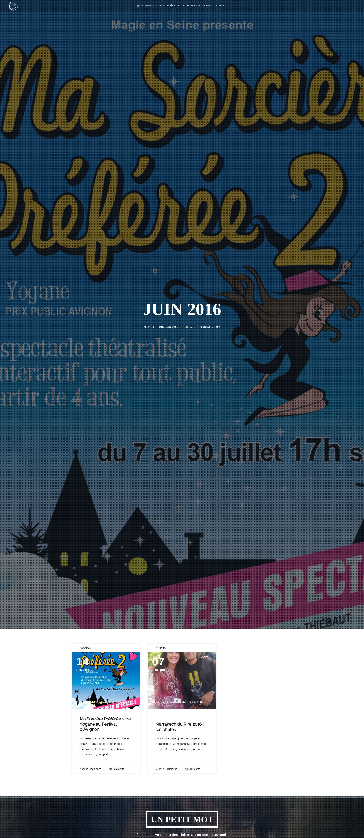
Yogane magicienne (90, 769)
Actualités (85, 648)
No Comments (116, 769)
